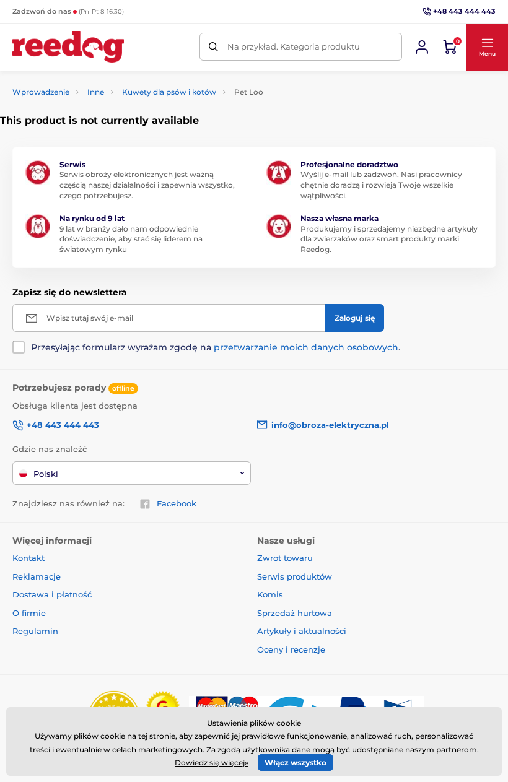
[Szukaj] (213, 47)
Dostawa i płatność (52, 594)
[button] (487, 47)
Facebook (176, 503)
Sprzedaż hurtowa (294, 613)
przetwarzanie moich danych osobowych (306, 347)
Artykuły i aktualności (301, 631)
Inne (95, 92)
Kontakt (28, 558)
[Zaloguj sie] (422, 47)
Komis (270, 594)
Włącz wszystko (295, 762)
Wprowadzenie (40, 92)
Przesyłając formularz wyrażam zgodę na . (215, 347)
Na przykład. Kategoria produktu (293, 46)
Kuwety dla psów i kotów (169, 92)
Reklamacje (36, 576)
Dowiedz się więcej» (211, 762)
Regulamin (35, 631)
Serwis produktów (294, 576)
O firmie (29, 613)
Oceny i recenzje (291, 649)
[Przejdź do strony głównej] (68, 47)
